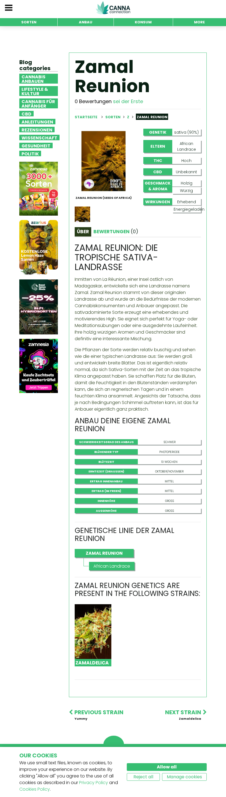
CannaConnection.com (113, 7)
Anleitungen (37, 121)
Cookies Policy (34, 789)
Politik (30, 153)
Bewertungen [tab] (115, 231)
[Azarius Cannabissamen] (38, 247)
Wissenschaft (39, 137)
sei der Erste (128, 101)
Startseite (86, 117)
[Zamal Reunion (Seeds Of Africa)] (103, 161)
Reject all (143, 777)
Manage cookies (184, 777)
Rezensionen (36, 129)
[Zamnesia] (38, 188)
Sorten (113, 117)
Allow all (167, 767)
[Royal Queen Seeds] (38, 307)
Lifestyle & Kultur (34, 91)
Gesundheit (35, 145)
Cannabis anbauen (33, 79)
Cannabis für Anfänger (38, 103)
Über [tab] (83, 231)
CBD (26, 113)
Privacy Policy (93, 782)
